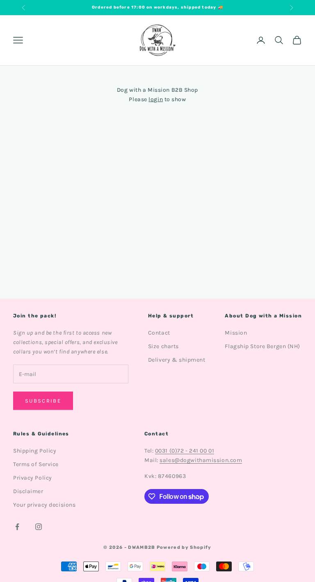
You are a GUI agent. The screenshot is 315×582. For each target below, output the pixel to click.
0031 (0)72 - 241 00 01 (184, 450)
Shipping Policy (34, 450)
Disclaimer (28, 491)
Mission (236, 332)
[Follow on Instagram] (38, 527)
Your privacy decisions (44, 504)
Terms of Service (36, 464)
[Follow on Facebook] (17, 527)
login (155, 99)
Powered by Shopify (184, 547)
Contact (159, 332)
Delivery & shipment (176, 359)
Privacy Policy (32, 477)
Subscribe (43, 401)
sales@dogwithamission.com (201, 460)
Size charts (163, 346)
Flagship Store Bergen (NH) (262, 346)
